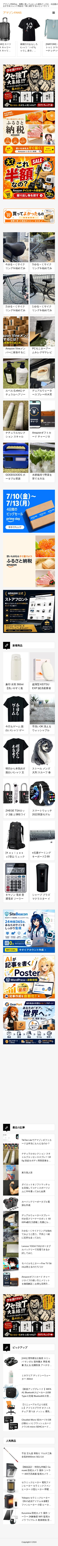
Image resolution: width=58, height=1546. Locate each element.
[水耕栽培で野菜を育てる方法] (42, 455)
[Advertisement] (29, 1088)
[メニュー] (53, 12)
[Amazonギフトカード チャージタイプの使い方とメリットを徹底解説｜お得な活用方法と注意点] (42, 412)
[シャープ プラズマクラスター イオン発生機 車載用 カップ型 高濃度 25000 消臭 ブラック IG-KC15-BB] (42, 875)
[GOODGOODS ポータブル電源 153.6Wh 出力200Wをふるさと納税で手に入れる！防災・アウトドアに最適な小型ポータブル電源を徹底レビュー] (15, 455)
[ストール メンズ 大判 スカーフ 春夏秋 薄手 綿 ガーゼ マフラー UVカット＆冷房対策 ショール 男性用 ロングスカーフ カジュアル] (42, 748)
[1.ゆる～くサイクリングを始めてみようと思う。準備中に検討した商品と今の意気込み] (42, 286)
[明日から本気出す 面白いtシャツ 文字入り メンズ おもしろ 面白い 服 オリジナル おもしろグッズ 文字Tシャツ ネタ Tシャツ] (15, 748)
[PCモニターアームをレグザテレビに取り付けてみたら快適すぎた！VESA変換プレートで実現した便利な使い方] (42, 328)
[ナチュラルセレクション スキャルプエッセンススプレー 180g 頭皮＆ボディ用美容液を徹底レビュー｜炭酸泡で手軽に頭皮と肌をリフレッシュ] (15, 412)
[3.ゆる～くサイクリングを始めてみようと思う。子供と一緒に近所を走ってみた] (42, 244)
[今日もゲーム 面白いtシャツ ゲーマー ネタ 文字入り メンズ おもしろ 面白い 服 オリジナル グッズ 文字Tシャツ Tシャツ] (15, 706)
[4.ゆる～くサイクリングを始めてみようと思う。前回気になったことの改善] (15, 244)
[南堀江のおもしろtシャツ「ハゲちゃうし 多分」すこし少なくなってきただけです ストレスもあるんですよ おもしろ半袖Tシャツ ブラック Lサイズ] (29, 29)
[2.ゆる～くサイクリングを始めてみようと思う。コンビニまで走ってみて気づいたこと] (15, 286)
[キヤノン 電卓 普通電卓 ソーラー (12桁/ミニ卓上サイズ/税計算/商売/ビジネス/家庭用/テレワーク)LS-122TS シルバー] (15, 875)
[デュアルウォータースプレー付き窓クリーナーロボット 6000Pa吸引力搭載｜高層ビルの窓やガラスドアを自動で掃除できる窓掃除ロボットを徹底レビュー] (42, 370)
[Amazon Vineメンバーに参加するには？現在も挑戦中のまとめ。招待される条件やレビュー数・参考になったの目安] (15, 328)
